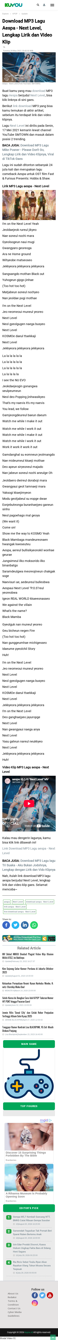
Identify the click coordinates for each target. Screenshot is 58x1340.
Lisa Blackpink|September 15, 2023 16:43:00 (24, 1034)
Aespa (13, 95)
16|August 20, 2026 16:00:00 (28, 1238)
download (38, 91)
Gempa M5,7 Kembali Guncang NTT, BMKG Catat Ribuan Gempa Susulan (31, 1218)
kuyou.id (29, 1332)
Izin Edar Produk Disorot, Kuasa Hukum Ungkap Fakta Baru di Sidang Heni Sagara (32, 1248)
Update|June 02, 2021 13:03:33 (18, 1005)
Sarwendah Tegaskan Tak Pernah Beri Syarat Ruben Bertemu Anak (32, 1232)
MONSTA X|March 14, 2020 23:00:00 (20, 991)
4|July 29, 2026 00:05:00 (26, 1273)
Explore (5, 14)
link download (22, 106)
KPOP (15, 14)
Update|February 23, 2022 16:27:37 (20, 961)
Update (24, 14)
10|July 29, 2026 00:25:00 (27, 1255)
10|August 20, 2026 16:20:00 (28, 1224)
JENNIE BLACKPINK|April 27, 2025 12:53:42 (24, 1020)
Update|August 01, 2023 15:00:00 (19, 976)
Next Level (37, 95)
